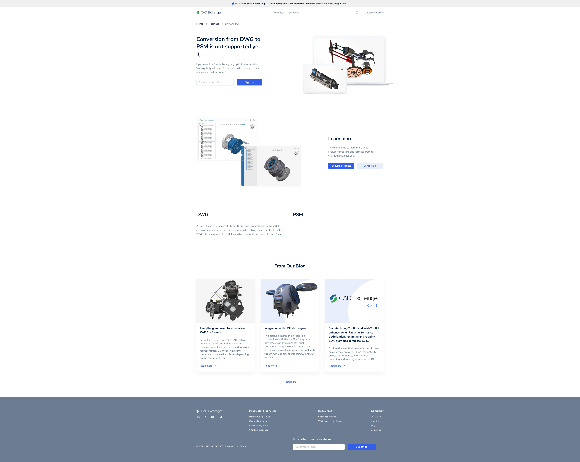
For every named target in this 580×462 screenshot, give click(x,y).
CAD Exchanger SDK (259, 425)
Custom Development (259, 421)
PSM (298, 214)
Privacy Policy (231, 446)
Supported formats (327, 416)
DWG (202, 214)
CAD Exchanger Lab (258, 429)
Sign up (249, 82)
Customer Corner (374, 12)
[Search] (357, 12)
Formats (214, 24)
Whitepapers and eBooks (330, 421)
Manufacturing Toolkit (259, 416)
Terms (243, 446)
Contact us (370, 165)
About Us (375, 421)
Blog (373, 425)
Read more (290, 381)
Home (199, 24)
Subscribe (361, 447)
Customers (376, 416)
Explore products (341, 165)
